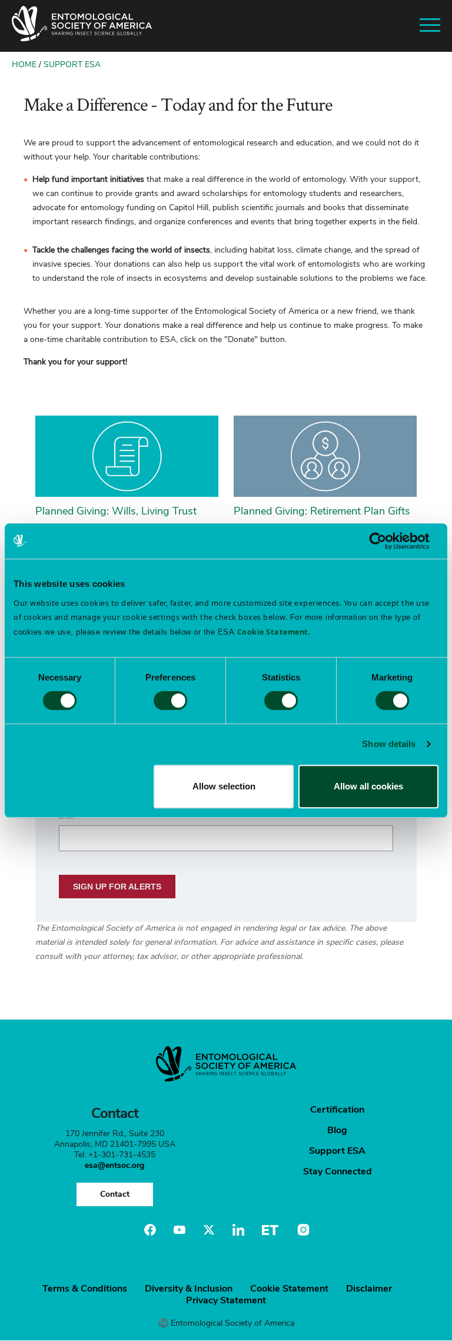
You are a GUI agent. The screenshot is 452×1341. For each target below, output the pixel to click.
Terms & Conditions (84, 1288)
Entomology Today (270, 1230)
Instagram (302, 1230)
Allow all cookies (368, 786)
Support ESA (72, 64)
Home (24, 64)
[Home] (82, 26)
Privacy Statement (226, 1300)
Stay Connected (337, 1171)
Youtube (179, 1230)
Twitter (209, 1230)
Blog (337, 1130)
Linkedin (238, 1230)
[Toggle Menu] (430, 25)
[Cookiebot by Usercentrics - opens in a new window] (386, 541)
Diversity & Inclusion (188, 1288)
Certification (337, 1109)
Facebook (150, 1230)
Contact (114, 1194)
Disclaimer (369, 1288)
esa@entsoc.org (114, 1165)
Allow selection (223, 786)
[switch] (170, 700)
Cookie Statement (289, 1288)
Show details (389, 744)
